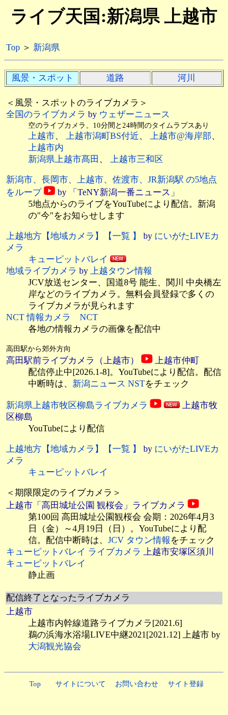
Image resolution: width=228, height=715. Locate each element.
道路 (115, 77)
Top (13, 47)
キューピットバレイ (68, 259)
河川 (186, 77)
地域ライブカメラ (41, 270)
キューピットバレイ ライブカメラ (73, 551)
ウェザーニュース (134, 114)
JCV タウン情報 (139, 540)
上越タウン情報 (121, 270)
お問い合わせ (136, 684)
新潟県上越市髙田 (63, 159)
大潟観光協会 (54, 646)
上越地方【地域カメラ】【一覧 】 (73, 236)
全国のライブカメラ (46, 114)
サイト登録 (186, 684)
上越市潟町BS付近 (102, 135)
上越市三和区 (136, 159)
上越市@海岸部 (180, 135)
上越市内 (46, 147)
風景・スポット (43, 77)
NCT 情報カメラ (38, 317)
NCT (89, 317)
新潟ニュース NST (108, 383)
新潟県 (46, 47)
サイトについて (80, 684)
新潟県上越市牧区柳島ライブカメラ (77, 405)
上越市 (41, 135)
